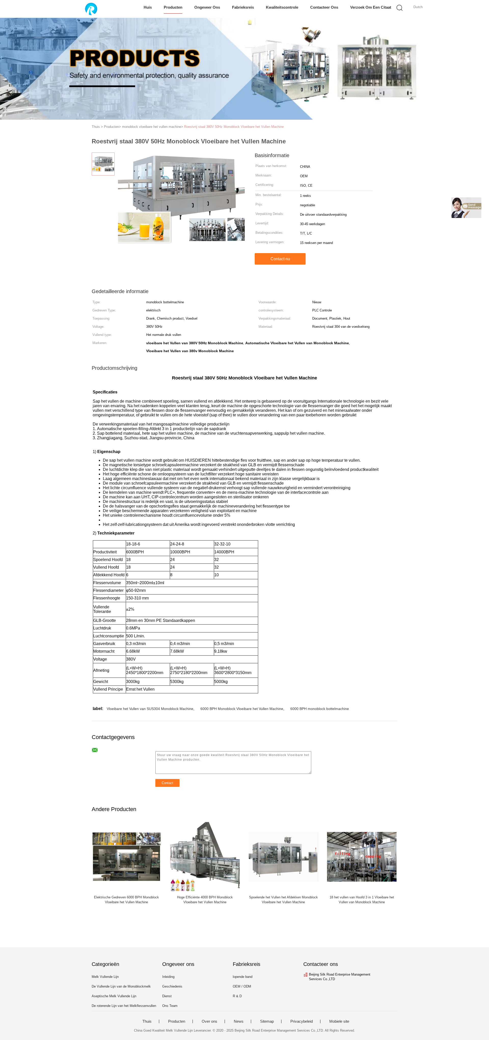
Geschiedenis (172, 986)
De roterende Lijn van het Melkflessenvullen (124, 1006)
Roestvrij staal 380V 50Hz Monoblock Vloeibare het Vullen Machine (234, 127)
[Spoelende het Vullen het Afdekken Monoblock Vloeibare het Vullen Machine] (283, 856)
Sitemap (267, 1021)
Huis (148, 7)
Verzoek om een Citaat (370, 7)
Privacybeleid (301, 1021)
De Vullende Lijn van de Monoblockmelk (121, 986)
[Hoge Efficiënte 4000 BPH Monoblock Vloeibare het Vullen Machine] (205, 856)
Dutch (418, 7)
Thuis (147, 1021)
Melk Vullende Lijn (105, 977)
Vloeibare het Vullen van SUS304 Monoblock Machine (150, 709)
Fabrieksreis (243, 7)
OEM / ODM (242, 986)
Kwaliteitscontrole (282, 7)
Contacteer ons (324, 7)
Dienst (167, 996)
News (238, 1021)
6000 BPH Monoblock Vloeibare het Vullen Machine (241, 709)
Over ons (209, 1021)
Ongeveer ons (207, 7)
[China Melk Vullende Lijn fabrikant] (91, 9)
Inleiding (168, 977)
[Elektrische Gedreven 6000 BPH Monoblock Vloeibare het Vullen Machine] (126, 856)
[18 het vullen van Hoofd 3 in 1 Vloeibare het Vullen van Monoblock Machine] (362, 856)
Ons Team (170, 1006)
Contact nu (280, 259)
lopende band (242, 977)
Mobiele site (339, 1021)
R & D (237, 996)
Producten (173, 7)
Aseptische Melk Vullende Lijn (114, 996)
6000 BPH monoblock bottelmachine (319, 709)
